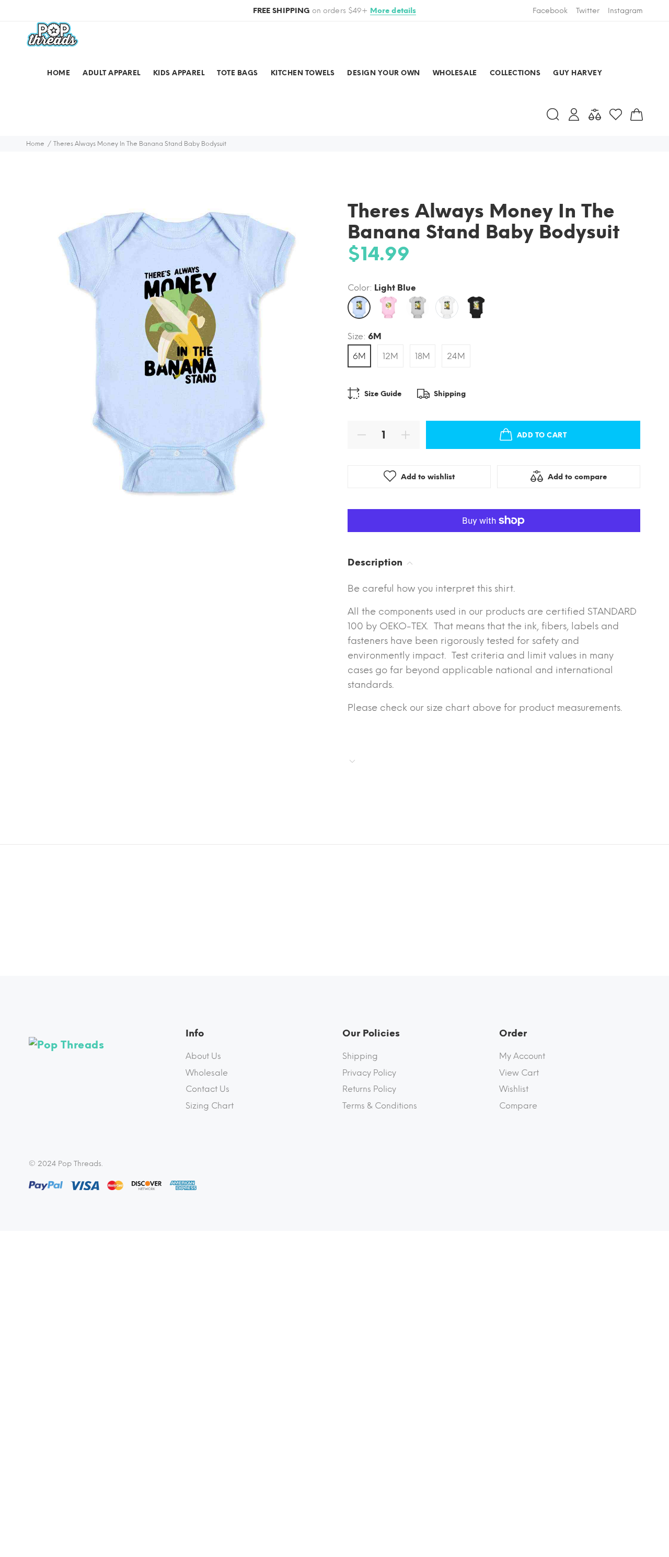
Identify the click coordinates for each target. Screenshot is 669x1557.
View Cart (519, 1073)
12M (390, 356)
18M (422, 356)
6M (359, 356)
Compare (518, 1106)
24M (456, 356)
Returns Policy (369, 1089)
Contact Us (207, 1089)
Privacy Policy (369, 1073)
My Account (522, 1056)
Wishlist (513, 1089)
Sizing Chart (210, 1106)
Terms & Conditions (379, 1106)
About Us (203, 1056)
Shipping (360, 1056)
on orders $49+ (335, 10)
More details (393, 10)
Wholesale (207, 1073)
